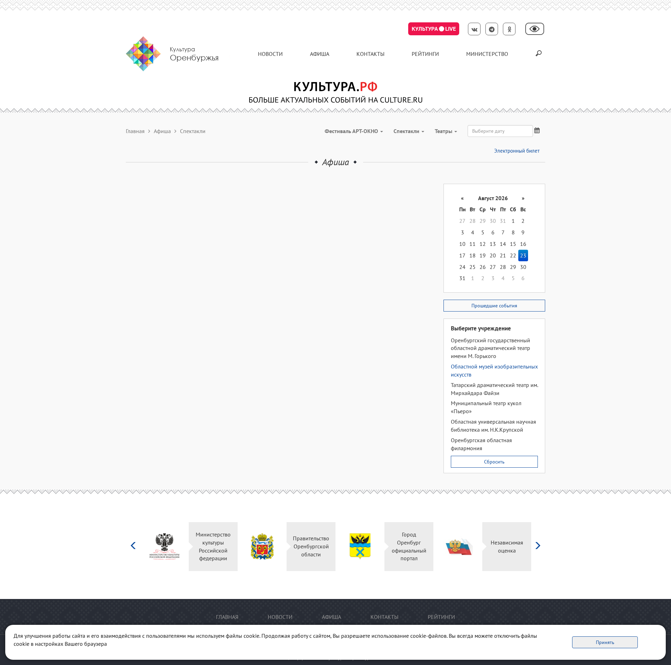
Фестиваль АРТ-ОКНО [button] (352, 130)
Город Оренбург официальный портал (409, 546)
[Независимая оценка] (458, 546)
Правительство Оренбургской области (311, 546)
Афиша (319, 53)
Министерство (487, 53)
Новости (270, 53)
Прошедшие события (494, 305)
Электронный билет (517, 150)
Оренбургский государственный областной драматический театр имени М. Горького (490, 348)
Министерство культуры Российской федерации (213, 546)
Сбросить (494, 462)
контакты (370, 53)
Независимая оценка (507, 546)
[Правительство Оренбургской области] (262, 546)
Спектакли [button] (407, 130)
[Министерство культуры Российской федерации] (164, 546)
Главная (135, 130)
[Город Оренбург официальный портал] (360, 546)
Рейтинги (425, 53)
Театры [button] (444, 130)
